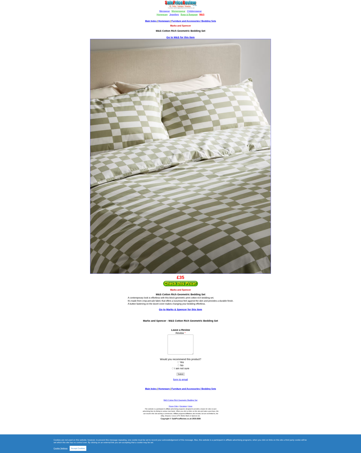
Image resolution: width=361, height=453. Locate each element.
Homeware (164, 21)
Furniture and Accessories (185, 21)
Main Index (151, 21)
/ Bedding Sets (208, 21)
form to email (180, 379)
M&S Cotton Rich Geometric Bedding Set (180, 400)
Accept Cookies (78, 448)
